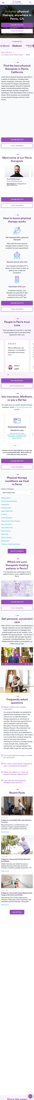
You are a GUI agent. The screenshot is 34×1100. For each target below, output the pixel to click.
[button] (3, 2)
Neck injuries (6, 531)
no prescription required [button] (23, 407)
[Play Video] (2, 664)
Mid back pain (6, 508)
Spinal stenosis (6, 537)
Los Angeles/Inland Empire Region (12, 55)
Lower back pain (7, 527)
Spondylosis (5, 541)
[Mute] (25, 664)
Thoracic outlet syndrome (10, 544)
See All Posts (17, 912)
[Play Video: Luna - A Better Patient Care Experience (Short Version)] (17, 655)
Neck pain (4, 534)
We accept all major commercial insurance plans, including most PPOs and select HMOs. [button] (17, 436)
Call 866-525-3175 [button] (17, 25)
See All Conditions (17, 551)
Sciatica (4, 514)
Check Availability (17, 31)
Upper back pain (7, 511)
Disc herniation (6, 524)
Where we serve (6, 52)
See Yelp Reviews (17, 380)
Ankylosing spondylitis (9, 501)
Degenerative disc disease (10, 521)
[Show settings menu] (28, 664)
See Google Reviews (17, 386)
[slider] (15, 664)
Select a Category (7, 489)
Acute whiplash (6, 518)
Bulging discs (6, 498)
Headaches (5, 504)
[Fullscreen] (31, 664)
